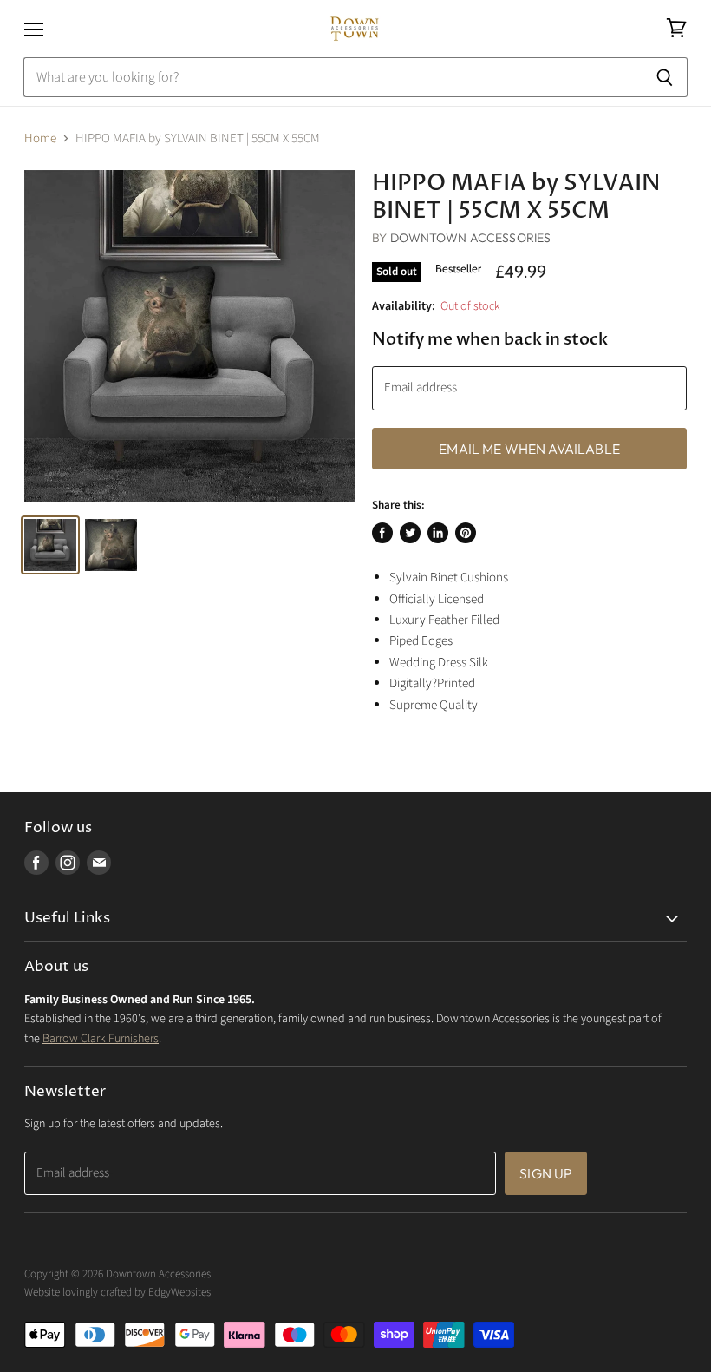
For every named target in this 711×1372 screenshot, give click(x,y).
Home (40, 138)
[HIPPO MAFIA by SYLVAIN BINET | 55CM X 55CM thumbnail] (50, 545)
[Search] (665, 77)
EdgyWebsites (179, 1292)
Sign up (545, 1173)
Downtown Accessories (470, 238)
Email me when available (529, 448)
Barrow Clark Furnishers (100, 1038)
